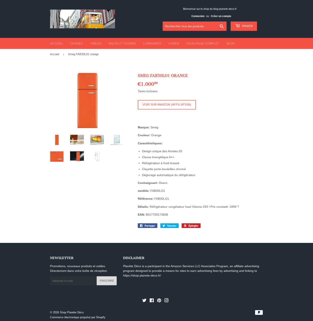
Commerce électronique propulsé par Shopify (77, 317)
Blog (231, 43)
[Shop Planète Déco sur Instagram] (166, 301)
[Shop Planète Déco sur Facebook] (151, 301)
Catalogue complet (202, 43)
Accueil (56, 43)
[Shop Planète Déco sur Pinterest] (159, 301)
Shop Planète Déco (72, 312)
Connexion (197, 16)
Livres (173, 43)
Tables (95, 43)
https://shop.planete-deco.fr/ (142, 275)
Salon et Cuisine (122, 43)
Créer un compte (221, 16)
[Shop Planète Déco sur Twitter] (144, 301)
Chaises (76, 43)
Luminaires (152, 43)
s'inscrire (106, 280)
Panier (247, 26)
